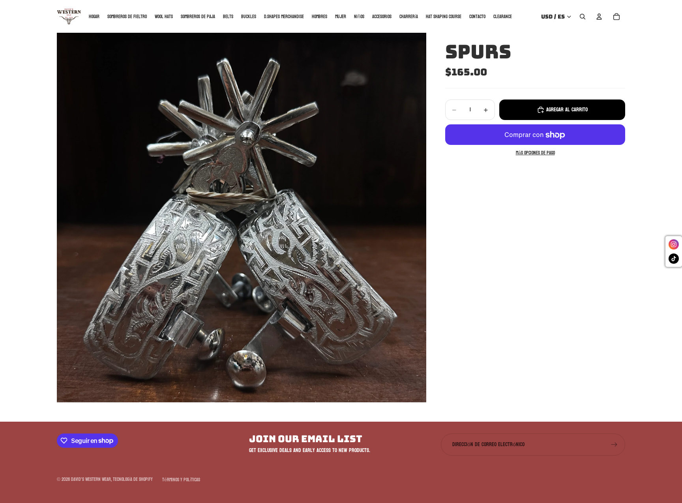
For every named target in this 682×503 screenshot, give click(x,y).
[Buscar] (582, 16)
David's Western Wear (91, 479)
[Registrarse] (614, 444)
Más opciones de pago (535, 153)
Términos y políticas (181, 479)
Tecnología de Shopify (133, 479)
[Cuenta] (599, 16)
